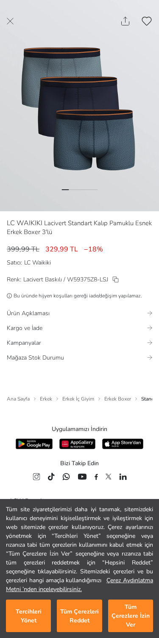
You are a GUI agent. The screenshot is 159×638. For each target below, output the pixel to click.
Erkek (46, 398)
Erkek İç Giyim (78, 398)
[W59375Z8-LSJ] (116, 279)
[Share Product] (125, 21)
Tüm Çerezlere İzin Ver (131, 616)
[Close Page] (10, 21)
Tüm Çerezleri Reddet (79, 616)
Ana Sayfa (18, 398)
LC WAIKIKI (24, 223)
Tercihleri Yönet (29, 616)
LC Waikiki (37, 263)
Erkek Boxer (117, 398)
